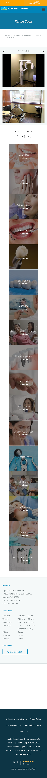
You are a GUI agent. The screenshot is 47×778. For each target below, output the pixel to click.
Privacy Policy (35, 719)
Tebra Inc (23, 719)
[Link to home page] (20, 9)
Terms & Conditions (14, 725)
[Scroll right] (43, 51)
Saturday (13, 635)
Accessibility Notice (33, 725)
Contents (27, 35)
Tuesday (18, 619)
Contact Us (23, 731)
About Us (38, 35)
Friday (13, 632)
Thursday (21, 625)
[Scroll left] (3, 51)
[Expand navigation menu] (43, 9)
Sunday (13, 638)
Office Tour (10, 38)
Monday (18, 615)
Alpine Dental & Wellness (12, 35)
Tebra (34, 769)
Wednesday (18, 622)
